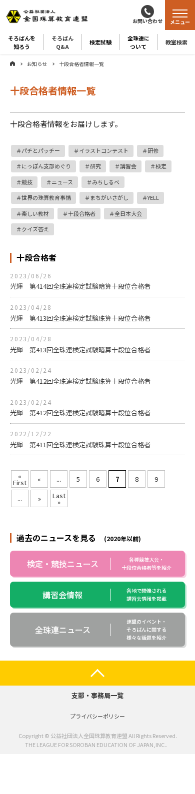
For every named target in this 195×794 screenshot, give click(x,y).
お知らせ (37, 63)
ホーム (12, 63)
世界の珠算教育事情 (46, 197)
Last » (59, 499)
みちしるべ (106, 182)
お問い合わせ (147, 20)
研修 (153, 150)
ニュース (62, 182)
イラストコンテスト (103, 150)
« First (19, 479)
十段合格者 (82, 213)
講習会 (128, 166)
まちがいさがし (109, 197)
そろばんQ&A (63, 42)
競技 (27, 182)
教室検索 (177, 42)
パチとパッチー (41, 150)
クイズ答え (35, 229)
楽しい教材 (35, 213)
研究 (95, 166)
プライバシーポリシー (97, 716)
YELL (153, 197)
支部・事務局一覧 (98, 695)
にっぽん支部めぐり (46, 166)
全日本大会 (128, 213)
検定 (161, 166)
